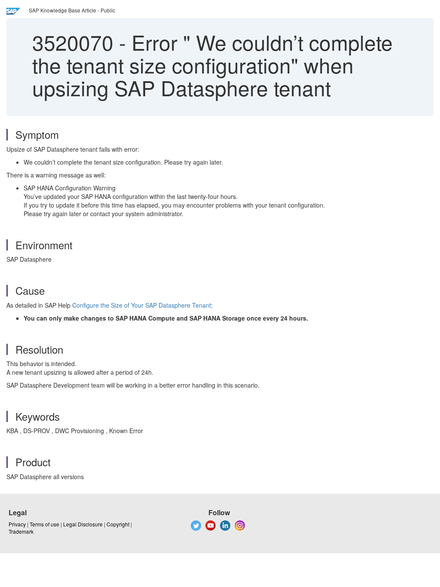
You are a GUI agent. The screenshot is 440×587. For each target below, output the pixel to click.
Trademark (21, 531)
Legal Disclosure (83, 524)
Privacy (17, 524)
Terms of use (44, 524)
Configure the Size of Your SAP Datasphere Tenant (141, 305)
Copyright (118, 524)
